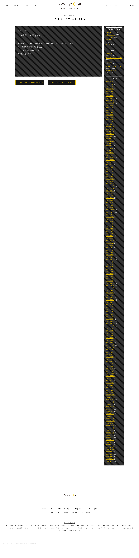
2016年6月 (110, 248)
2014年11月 (110, 286)
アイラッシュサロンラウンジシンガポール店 (120, 528)
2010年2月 (110, 390)
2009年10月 (110, 399)
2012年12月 (110, 321)
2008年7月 (110, 430)
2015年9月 (110, 262)
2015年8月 (110, 264)
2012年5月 (109, 335)
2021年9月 (110, 105)
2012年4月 (109, 338)
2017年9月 (110, 217)
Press (88, 512)
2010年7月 (110, 383)
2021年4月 (109, 117)
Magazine (109, 37)
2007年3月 (110, 461)
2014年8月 (110, 293)
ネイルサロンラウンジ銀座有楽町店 (78, 525)
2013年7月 (109, 307)
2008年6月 (110, 433)
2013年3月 (109, 314)
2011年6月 (109, 357)
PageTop (136, 555)
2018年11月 (110, 186)
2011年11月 (110, 347)
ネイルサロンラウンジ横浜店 (125, 525)
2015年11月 (110, 259)
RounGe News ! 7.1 (114, 58)
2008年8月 (110, 428)
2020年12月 (110, 126)
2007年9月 (110, 452)
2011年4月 (109, 361)
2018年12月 (110, 183)
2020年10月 (110, 131)
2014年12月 (110, 283)
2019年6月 (110, 169)
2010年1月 (109, 392)
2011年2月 (109, 366)
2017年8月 (110, 219)
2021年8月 (110, 108)
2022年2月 (110, 93)
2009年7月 (110, 404)
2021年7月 (109, 110)
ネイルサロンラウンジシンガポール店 (95, 528)
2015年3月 (109, 276)
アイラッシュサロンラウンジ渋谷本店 (36, 525)
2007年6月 (110, 456)
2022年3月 (110, 91)
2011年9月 (109, 350)
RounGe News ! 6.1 (114, 62)
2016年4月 (110, 250)
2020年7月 (110, 138)
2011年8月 (109, 352)
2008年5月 (110, 435)
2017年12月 (110, 210)
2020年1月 (110, 153)
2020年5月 (110, 143)
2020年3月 (110, 148)
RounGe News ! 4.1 (114, 70)
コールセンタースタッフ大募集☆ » (61, 82)
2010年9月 (110, 378)
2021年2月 (109, 122)
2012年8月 (110, 328)
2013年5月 (109, 312)
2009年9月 (110, 402)
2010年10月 (110, 376)
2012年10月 (110, 326)
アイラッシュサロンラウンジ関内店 (72, 528)
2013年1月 (109, 319)
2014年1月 (109, 297)
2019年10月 (110, 160)
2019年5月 (110, 172)
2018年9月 (110, 191)
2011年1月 (109, 369)
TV (107, 42)
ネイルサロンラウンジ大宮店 (14, 528)
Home (44, 509)
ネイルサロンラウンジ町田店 (33, 528)
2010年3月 (110, 388)
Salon (7, 5)
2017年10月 (110, 214)
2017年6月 (110, 224)
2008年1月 (110, 444)
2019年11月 (110, 157)
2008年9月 (110, 426)
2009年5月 (110, 409)
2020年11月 (110, 129)
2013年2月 (109, 316)
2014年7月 (109, 295)
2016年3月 (110, 252)
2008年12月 (110, 418)
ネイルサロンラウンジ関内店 (52, 528)
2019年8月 (110, 164)
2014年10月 (110, 288)
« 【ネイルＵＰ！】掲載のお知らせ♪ (30, 82)
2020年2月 (110, 150)
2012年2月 (109, 340)
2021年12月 (110, 98)
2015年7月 (109, 266)
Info (16, 5)
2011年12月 (110, 345)
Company (52, 512)
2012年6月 (110, 333)
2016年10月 (110, 240)
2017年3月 (109, 231)
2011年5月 (109, 359)
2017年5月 (109, 226)
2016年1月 (109, 255)
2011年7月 (109, 354)
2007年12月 (110, 447)
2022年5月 (110, 86)
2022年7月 (110, 81)
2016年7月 (110, 245)
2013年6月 (110, 309)
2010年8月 (110, 380)
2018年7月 (110, 195)
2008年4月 (110, 437)
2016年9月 (110, 243)
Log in (131, 5)
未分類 (108, 44)
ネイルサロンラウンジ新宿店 (58, 525)
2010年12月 (110, 371)
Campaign (109, 32)
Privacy (67, 512)
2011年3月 (109, 364)
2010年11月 (110, 373)
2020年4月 (110, 146)
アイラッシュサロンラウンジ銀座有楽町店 (102, 525)
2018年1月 (109, 207)
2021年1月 (109, 124)
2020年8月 (110, 136)
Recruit (108, 39)
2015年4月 (109, 274)
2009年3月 (110, 414)
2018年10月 (110, 188)
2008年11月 (110, 421)
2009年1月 (110, 416)
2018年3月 (110, 202)
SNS (81, 512)
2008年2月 (110, 442)
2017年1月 (109, 236)
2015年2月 (109, 278)
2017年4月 (109, 229)
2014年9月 (110, 290)
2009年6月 (110, 406)
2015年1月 (109, 281)
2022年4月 (110, 89)
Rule (59, 512)
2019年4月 (110, 174)
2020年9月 (110, 134)
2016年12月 (110, 238)
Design (25, 5)
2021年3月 (109, 119)
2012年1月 (109, 342)
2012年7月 (109, 331)
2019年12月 (110, 155)
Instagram (37, 5)
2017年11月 (110, 212)
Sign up (118, 5)
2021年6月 (110, 112)
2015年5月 (109, 271)
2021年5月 (109, 115)
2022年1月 (109, 96)
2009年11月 (110, 397)
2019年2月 (110, 179)
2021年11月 (110, 100)
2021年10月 (110, 103)
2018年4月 (110, 200)
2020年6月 (110, 141)
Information (110, 35)
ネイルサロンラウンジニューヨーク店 (69, 530)
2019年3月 (110, 176)
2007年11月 (110, 449)
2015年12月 (110, 257)
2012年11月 (110, 323)
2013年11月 (110, 302)
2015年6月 (110, 269)
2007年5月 (110, 459)
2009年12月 (110, 395)
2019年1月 (109, 181)
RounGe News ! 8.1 (114, 53)
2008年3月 (110, 440)
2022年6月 (110, 84)
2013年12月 (110, 300)
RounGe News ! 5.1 (114, 66)
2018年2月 (110, 205)
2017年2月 (109, 233)
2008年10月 (110, 423)
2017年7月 (109, 221)
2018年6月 (110, 198)
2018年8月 (110, 193)
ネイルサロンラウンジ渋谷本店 (14, 525)
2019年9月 (110, 162)
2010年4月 (110, 385)
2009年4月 (110, 411)
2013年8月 (110, 304)
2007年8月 (110, 454)
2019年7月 (110, 167)
